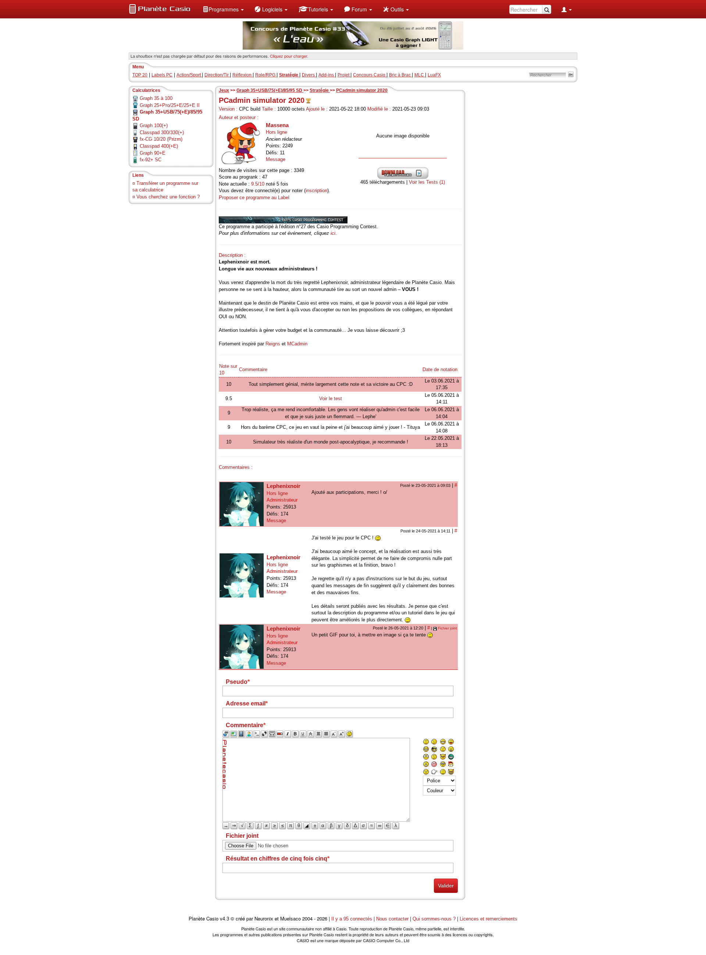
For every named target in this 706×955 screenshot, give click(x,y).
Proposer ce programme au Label (254, 197)
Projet (344, 75)
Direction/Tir (217, 75)
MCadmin (297, 344)
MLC (419, 75)
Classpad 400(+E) (159, 146)
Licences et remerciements (488, 919)
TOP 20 (139, 75)
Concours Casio (369, 75)
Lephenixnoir (283, 486)
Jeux (224, 90)
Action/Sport (189, 75)
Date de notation (439, 369)
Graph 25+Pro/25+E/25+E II (170, 105)
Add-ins (326, 75)
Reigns (272, 344)
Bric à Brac (400, 75)
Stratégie (320, 90)
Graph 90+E (152, 153)
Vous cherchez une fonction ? (168, 197)
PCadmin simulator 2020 (362, 90)
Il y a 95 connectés (352, 919)
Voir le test (330, 398)
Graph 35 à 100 (156, 98)
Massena (277, 125)
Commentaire (253, 369)
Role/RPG (266, 75)
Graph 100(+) (154, 125)
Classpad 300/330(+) (162, 132)
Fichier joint (447, 628)
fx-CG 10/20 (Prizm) (161, 139)
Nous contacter (392, 919)
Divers (309, 75)
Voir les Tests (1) (427, 182)
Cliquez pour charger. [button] (289, 56)
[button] (223, 9)
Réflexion (242, 75)
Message (275, 159)
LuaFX (434, 75)
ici (333, 233)
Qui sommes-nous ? (434, 919)
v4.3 (224, 919)
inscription (316, 190)
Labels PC (161, 75)
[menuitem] (223, 9)
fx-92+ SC (150, 159)
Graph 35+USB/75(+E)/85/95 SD (269, 90)
